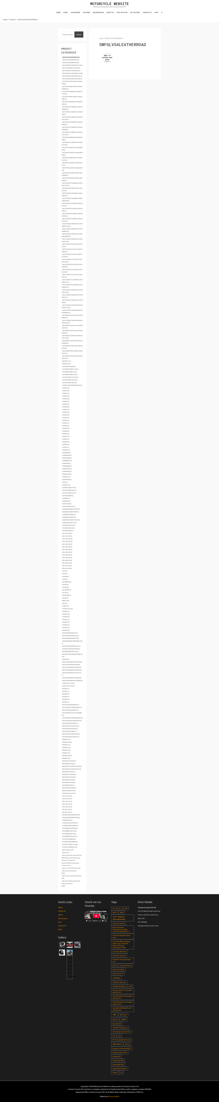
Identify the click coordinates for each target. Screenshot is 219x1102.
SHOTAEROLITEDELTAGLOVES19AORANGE (72, 342)
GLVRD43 (65, 428)
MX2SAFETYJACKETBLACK (71, 769)
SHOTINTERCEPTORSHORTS (72, 720)
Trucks (114, 1072)
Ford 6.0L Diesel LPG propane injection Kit (122, 991)
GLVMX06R (66, 463)
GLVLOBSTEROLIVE (69, 493)
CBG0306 (65, 659)
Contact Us (62, 926)
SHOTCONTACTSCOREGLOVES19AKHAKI (72, 215)
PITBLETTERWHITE (69, 847)
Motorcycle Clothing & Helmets (71, 877)
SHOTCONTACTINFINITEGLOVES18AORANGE (72, 235)
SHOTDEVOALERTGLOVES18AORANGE (72, 154)
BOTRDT (65, 691)
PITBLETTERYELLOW (70, 844)
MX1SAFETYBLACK (69, 777)
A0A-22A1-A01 (67, 804)
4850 (121, 912)
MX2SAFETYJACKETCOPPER (72, 766)
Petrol (127, 1044)
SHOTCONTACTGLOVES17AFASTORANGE (72, 250)
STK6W (65, 619)
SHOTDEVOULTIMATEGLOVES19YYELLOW (72, 133)
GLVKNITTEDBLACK (69, 487)
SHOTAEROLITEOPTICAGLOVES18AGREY (72, 332)
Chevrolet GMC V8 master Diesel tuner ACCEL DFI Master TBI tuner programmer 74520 (121, 944)
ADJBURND (66, 595)
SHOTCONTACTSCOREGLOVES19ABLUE (72, 205)
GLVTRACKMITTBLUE (70, 380)
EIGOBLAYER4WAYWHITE (71, 817)
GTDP (64, 574)
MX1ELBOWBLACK (69, 790)
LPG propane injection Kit (121, 1032)
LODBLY (65, 606)
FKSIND (65, 576)
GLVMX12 (66, 450)
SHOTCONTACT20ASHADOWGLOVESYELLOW (72, 306)
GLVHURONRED (67, 496)
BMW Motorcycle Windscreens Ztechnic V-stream (71, 859)
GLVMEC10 (66, 485)
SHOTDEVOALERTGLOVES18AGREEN (72, 149)
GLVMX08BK (67, 466)
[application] (96, 915)
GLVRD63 (65, 401)
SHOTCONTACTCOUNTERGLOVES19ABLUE (72, 281)
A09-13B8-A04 (67, 560)
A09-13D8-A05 (67, 547)
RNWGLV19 (66, 364)
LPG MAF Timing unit (120, 1028)
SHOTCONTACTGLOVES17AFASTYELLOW (72, 255)
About (60, 915)
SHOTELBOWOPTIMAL (70, 723)
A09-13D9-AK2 (67, 544)
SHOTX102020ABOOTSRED (71, 664)
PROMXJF (66, 745)
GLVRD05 (65, 444)
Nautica (65, 852)
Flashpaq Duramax (118, 986)
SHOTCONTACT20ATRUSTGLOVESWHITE (72, 296)
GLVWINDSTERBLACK (70, 374)
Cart (59, 922)
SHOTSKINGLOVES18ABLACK (72, 76)
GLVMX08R (66, 452)
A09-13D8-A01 (67, 557)
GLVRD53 (65, 415)
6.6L (119, 908)
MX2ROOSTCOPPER (69, 774)
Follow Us (62, 911)
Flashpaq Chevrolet (119, 982)
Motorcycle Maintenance (71, 881)
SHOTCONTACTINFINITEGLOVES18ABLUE (72, 240)
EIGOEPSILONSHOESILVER (71, 649)
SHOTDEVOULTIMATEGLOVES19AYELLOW (72, 118)
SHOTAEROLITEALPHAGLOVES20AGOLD (72, 352)
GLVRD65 (65, 399)
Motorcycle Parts (67, 883)
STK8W (65, 611)
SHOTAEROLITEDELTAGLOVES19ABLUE (72, 347)
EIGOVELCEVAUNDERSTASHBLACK (72, 655)
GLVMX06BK (67, 479)
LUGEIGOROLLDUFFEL (70, 823)
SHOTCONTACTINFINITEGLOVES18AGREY (72, 230)
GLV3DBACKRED (68, 530)
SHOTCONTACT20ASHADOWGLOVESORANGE (72, 311)
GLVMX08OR (67, 455)
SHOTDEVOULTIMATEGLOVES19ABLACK (72, 144)
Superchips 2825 (118, 1064)
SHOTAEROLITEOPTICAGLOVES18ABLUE (72, 327)
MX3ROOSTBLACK (68, 764)
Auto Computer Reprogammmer (119, 918)
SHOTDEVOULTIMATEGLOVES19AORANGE (72, 108)
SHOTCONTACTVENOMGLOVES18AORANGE (72, 200)
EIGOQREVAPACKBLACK (70, 651)
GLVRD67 (65, 396)
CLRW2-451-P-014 (68, 686)
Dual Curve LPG (117, 973)
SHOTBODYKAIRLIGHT (70, 728)
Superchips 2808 (118, 1060)
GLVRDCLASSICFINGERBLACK (72, 385)
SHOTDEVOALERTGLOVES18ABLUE (72, 169)
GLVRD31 (65, 423)
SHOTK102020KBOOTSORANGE (72, 680)
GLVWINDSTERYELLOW (70, 369)
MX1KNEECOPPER (68, 782)
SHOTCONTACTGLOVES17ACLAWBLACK (72, 271)
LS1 (113, 1036)
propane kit (116, 1056)
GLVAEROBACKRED (68, 514)
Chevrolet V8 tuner (119, 955)
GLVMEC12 (66, 477)
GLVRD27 (65, 436)
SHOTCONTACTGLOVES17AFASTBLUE (72, 245)
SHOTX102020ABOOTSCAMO (71, 667)
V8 (121, 1072)
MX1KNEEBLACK (68, 785)
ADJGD (65, 598)
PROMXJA (66, 758)
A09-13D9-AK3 (67, 541)
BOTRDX (65, 688)
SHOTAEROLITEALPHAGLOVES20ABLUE (72, 357)
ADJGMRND (66, 582)
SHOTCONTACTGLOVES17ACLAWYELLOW (72, 261)
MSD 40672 (117, 1044)
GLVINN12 (66, 501)
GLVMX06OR (67, 474)
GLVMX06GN (67, 471)
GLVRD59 (65, 407)
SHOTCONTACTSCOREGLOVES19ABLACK (72, 220)
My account (62, 918)
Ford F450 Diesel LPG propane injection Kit (122, 1003)
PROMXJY (66, 739)
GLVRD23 (65, 442)
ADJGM (65, 587)
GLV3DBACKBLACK (68, 525)
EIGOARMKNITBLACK (69, 836)
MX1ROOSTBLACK (68, 780)
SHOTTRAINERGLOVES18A (71, 68)
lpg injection (116, 1024)
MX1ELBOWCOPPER (69, 788)
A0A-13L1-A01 (67, 536)
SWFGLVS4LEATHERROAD (71, 57)
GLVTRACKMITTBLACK (70, 377)
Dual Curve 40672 (118, 969)
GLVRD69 (65, 393)
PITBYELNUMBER (69, 839)
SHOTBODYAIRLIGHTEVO (70, 737)
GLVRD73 (65, 388)
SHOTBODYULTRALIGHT (70, 726)
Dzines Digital (113, 1096)
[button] (162, 12)
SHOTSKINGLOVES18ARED (71, 70)
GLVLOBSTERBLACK (69, 490)
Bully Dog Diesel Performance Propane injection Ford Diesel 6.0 (120, 929)
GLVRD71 (65, 390)
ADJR (64, 579)
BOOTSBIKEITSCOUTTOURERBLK (72, 714)
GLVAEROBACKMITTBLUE (71, 520)
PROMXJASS (67, 755)
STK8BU (66, 614)
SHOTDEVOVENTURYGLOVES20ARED (72, 83)
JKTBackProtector (68, 793)
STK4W (65, 627)
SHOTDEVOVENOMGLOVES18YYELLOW (72, 93)
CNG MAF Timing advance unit (121, 960)
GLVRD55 (65, 412)
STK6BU (66, 622)
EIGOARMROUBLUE (69, 834)
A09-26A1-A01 (67, 809)
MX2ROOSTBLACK (68, 772)
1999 (125, 908)
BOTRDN (65, 699)
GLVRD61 (65, 404)
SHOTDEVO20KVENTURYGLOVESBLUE (72, 189)
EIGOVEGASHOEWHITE (70, 633)
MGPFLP (65, 600)
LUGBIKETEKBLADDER (70, 825)
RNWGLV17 (66, 361)
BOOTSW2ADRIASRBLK (70, 710)
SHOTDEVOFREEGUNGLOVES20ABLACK (72, 159)
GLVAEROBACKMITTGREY (71, 509)
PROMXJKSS (67, 742)
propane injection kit (119, 1052)
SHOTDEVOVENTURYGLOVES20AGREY (72, 98)
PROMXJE (66, 747)
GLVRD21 (65, 439)
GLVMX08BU (67, 460)
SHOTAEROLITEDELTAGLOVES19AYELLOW (72, 337)
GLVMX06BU (67, 469)
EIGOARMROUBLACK (69, 831)
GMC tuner (123, 1015)
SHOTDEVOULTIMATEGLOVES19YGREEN (72, 123)
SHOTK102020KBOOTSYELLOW (71, 674)
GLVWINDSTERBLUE (69, 372)
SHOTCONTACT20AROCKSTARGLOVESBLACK (72, 322)
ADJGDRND (66, 590)
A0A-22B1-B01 (67, 807)
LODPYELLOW (67, 609)
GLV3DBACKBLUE (68, 528)
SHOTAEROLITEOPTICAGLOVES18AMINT (72, 316)
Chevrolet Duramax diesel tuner (121, 936)
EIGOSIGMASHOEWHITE (70, 638)
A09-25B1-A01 (67, 812)
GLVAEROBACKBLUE (69, 522)
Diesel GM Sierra (125, 965)
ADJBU (65, 592)
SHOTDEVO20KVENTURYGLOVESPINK (72, 179)
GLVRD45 (65, 431)
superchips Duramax (119, 1068)
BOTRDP (65, 697)
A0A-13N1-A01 (67, 533)
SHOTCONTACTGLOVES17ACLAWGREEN (72, 266)
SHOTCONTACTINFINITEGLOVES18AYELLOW (72, 225)
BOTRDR (65, 694)
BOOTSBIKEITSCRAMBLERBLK (72, 718)
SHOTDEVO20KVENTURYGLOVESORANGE (72, 174)
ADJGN (65, 584)
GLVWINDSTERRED (69, 366)
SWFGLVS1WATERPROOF (70, 62)
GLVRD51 (65, 417)
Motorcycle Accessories (69, 871)
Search (79, 35)
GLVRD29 (65, 420)
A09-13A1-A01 (67, 568)
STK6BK (66, 625)
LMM (123, 1019)
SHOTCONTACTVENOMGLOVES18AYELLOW (72, 184)
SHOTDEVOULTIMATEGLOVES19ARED (72, 113)
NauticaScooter (67, 850)
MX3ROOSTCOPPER (69, 761)
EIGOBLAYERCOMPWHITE (71, 815)
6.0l (113, 908)
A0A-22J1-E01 (67, 798)
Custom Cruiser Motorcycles (71, 868)
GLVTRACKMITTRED (69, 382)
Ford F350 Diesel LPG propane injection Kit (122, 997)
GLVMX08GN (67, 458)
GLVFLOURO (66, 504)
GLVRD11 (65, 447)
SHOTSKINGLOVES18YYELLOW (72, 65)
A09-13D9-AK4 (67, 539)
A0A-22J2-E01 (67, 796)
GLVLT (65, 482)
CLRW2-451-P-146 (68, 683)
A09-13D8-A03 (67, 552)
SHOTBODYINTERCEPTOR (71, 734)
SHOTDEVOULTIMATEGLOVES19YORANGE (72, 128)
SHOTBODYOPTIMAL (69, 731)
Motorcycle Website (109, 3)
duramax (116, 978)
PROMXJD (66, 750)
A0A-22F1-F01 (67, 801)
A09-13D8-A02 (67, 555)
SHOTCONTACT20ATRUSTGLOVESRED (72, 301)
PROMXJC (66, 753)
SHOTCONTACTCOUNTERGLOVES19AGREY (72, 286)
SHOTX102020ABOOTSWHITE (72, 662)
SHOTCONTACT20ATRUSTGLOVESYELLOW (72, 291)
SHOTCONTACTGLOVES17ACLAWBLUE (72, 276)
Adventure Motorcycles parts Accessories (70, 864)
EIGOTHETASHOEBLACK (70, 636)
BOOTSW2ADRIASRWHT (70, 705)
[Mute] (103, 921)
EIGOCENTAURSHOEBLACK (71, 646)
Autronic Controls (118, 923)
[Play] (87, 921)
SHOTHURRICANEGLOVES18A (72, 79)
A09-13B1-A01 (67, 566)
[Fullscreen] (105, 921)
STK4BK (66, 630)
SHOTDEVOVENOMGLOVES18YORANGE (72, 103)
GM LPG (115, 1019)
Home (101, 38)
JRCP (64, 571)
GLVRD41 (65, 426)
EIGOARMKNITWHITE (70, 828)
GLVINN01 (66, 498)
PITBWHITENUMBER (70, 842)
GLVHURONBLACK (68, 506)
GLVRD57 (65, 409)
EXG (64, 603)
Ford (130, 986)
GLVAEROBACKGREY (69, 517)
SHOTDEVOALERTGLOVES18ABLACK (72, 164)
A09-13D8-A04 (67, 549)
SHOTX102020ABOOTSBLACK (72, 670)
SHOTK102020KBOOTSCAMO (71, 678)
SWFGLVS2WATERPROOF (70, 60)
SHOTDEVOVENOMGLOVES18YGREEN (72, 139)
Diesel (114, 965)
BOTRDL (65, 702)
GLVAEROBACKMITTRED (70, 512)
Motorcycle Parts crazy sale (72, 855)
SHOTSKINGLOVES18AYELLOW (72, 73)
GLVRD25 (65, 434)
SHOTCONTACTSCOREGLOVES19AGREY (72, 210)
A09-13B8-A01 (67, 563)
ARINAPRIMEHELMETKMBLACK (72, 642)
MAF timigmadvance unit (121, 1040)
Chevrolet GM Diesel (119, 951)
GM (114, 1014)
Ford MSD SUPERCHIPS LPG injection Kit (121, 1009)
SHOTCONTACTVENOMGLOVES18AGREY (72, 194)
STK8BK (66, 617)
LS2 (119, 1036)
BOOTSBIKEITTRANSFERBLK (72, 707)
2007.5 (114, 912)
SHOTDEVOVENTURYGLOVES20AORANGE (72, 88)
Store (60, 929)
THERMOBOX (67, 820)
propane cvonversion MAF (121, 1048)
